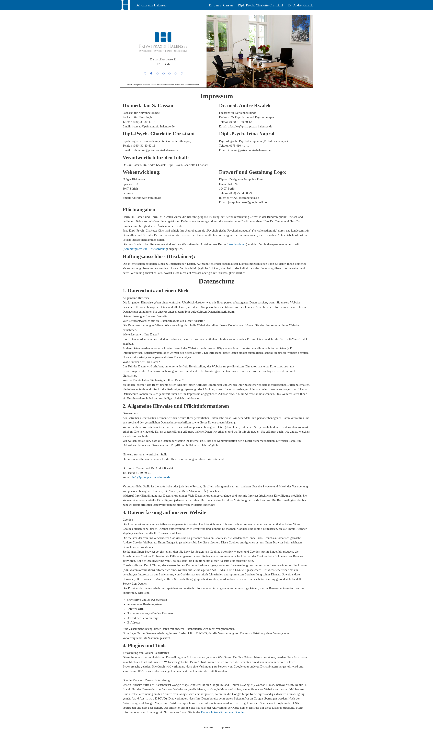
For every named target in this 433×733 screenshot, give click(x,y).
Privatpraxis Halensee (151, 5)
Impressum (225, 727)
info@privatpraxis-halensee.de (151, 477)
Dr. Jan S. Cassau (221, 5)
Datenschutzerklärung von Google (222, 712)
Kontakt (208, 727)
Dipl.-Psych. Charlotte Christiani (260, 5)
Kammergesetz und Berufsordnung (145, 248)
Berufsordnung (237, 244)
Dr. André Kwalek (300, 5)
